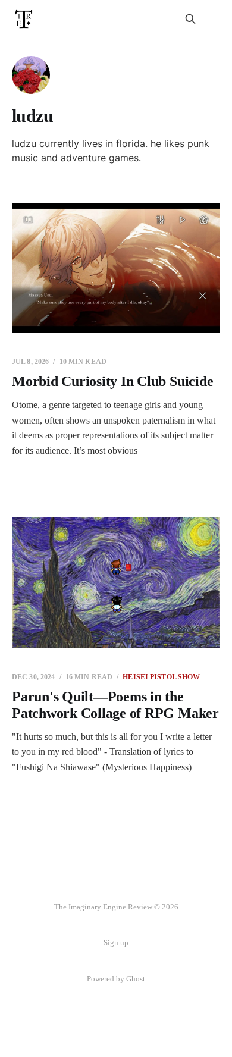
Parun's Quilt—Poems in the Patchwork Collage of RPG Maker (115, 705)
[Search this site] (190, 19)
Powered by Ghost (116, 978)
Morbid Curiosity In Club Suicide (112, 381)
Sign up (116, 942)
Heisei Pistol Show (161, 677)
